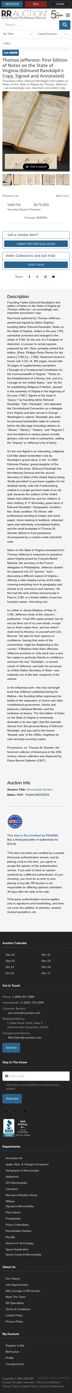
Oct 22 (10, 973)
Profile (10, 1357)
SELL (36, 4)
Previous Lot (10, 195)
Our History (13, 1278)
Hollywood (12, 1176)
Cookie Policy (14, 1315)
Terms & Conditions (18, 1309)
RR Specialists (15, 1303)
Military (10, 1201)
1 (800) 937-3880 (23, 996)
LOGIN (60, 4)
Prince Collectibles (17, 1224)
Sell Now (11, 1047)
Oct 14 (10, 967)
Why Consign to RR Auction (23, 1290)
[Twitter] (37, 276)
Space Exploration (17, 1249)
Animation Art (14, 1158)
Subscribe (12, 1098)
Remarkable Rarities (39, 789)
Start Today (36, 264)
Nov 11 (46, 954)
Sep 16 (10, 954)
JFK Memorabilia (16, 1182)
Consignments (15, 1364)
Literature (12, 1189)
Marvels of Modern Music (22, 1195)
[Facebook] (29, 276)
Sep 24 (10, 960)
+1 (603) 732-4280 (32, 1002)
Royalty (10, 1237)
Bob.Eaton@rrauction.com (24, 1037)
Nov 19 (46, 960)
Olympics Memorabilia (20, 1206)
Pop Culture (13, 1212)
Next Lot (61, 195)
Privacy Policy (14, 1321)
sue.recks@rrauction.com (24, 1012)
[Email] (53, 276)
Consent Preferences (52, 1386)
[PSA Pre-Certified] (15, 821)
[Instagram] (45, 276)
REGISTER (12, 4)
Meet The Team (16, 1296)
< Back (6, 43)
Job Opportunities (17, 1284)
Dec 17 (46, 973)
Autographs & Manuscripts (22, 1170)
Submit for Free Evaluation (36, 244)
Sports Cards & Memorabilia (23, 1254)
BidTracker (12, 1351)
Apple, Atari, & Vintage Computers (27, 1164)
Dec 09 (46, 967)
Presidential (13, 1218)
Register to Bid (15, 1345)
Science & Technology (19, 1243)
